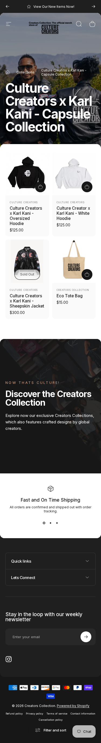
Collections (25, 72)
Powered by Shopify (73, 706)
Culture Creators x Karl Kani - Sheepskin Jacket (27, 301)
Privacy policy (34, 713)
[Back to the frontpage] (7, 72)
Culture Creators (24, 202)
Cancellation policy (50, 719)
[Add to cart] (87, 274)
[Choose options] (40, 186)
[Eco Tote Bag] (74, 261)
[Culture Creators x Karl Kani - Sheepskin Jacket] (27, 261)
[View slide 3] (57, 523)
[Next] (93, 6)
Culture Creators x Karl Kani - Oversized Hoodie (26, 216)
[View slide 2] (50, 523)
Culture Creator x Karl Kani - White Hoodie (73, 213)
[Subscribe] (86, 636)
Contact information (83, 713)
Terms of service (56, 713)
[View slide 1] (44, 523)
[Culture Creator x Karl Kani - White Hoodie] (74, 174)
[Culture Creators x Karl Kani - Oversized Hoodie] (27, 174)
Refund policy (14, 713)
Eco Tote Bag (70, 295)
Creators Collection (73, 289)
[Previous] (7, 6)
